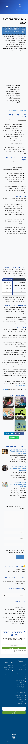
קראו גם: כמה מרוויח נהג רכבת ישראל (17, 110)
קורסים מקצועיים (8, 662)
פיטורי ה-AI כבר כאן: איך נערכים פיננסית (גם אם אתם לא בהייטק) (18, 452)
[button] (7, 6)
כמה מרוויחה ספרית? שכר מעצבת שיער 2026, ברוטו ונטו (18, 468)
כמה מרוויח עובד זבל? (21, 385)
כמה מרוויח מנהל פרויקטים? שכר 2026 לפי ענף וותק (18, 485)
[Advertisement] (14, 67)
